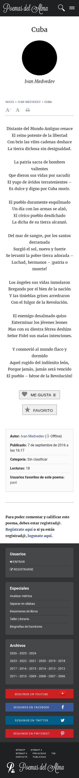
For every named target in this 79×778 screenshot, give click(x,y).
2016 (23, 668)
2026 (13, 653)
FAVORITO (42, 410)
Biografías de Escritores (26, 626)
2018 (61, 660)
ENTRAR (19, 561)
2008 (42, 676)
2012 (61, 668)
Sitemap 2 (36, 750)
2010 (23, 676)
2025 (23, 653)
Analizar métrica (21, 596)
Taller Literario (19, 618)
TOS (54, 753)
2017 (13, 668)
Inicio (9, 102)
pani (13, 482)
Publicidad (39, 757)
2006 (61, 676)
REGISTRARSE (23, 569)
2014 (42, 668)
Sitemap (20, 750)
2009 (32, 676)
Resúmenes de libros (24, 611)
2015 (32, 668)
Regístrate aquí (19, 529)
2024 (32, 653)
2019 (52, 660)
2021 (32, 660)
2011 (13, 676)
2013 (52, 668)
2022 (23, 660)
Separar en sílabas (22, 603)
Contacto (21, 757)
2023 (13, 660)
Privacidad (39, 753)
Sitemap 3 (21, 753)
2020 (42, 660)
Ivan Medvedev (29, 102)
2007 (52, 676)
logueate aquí (40, 536)
